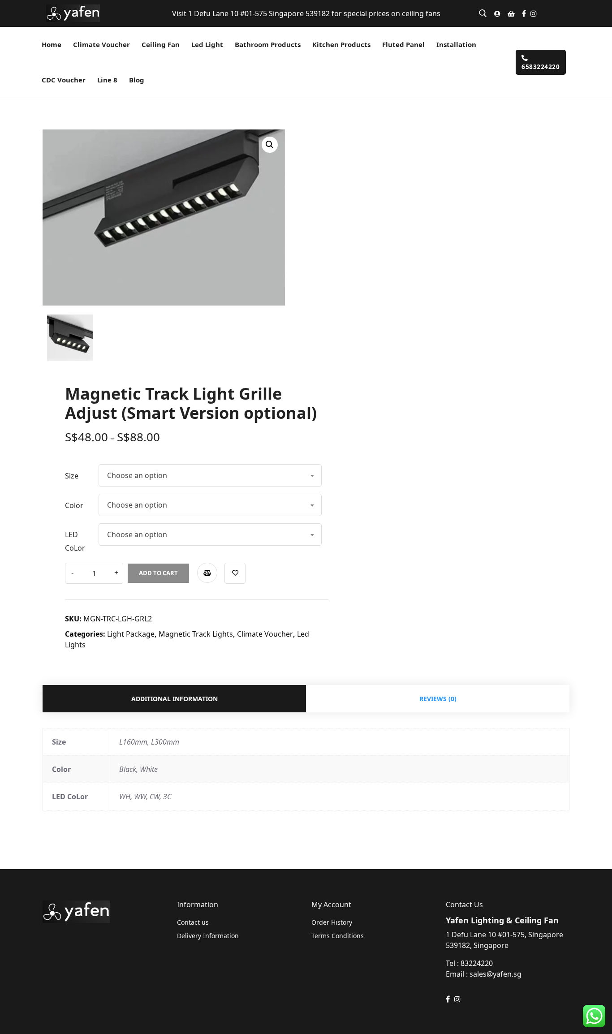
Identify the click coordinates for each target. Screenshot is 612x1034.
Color (74, 505)
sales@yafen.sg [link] (495, 974)
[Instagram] (533, 13)
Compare (207, 573)
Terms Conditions (337, 935)
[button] (270, 145)
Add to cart (158, 573)
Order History (331, 922)
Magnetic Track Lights (196, 634)
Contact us (193, 922)
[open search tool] (483, 13)
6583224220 (540, 66)
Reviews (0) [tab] (438, 698)
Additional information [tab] (174, 698)
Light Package (131, 634)
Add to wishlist (235, 573)
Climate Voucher (265, 634)
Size (71, 476)
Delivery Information (208, 935)
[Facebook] (524, 13)
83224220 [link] (477, 963)
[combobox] (210, 475)
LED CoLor (75, 541)
